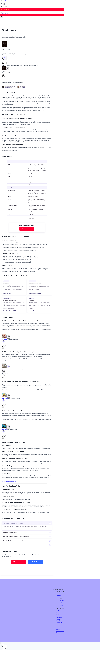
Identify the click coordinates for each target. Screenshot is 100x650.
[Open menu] (1, 17)
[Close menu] (0, 643)
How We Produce (60, 631)
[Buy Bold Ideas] (3, 63)
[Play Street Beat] (8, 427)
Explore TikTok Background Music (35, 293)
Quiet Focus (4, 368)
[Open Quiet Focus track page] (3, 375)
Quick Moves (5, 398)
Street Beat (4, 429)
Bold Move (4, 339)
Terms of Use (59, 617)
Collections (5, 4)
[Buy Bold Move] (5, 346)
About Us (5, 6)
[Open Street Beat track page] (3, 436)
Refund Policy (59, 620)
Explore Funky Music (7, 293)
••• (2, 347)
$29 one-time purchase (27, 228)
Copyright (58, 632)
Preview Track (35, 561)
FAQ (57, 612)
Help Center (58, 610)
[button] (8, 87)
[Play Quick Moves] (8, 396)
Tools (61, 603)
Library (1, 14)
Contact (57, 614)
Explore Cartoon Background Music (10, 310)
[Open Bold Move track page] (3, 346)
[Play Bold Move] (8, 337)
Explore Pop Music (33, 310)
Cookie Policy (59, 622)
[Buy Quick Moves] (5, 405)
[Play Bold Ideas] (4, 58)
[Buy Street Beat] (5, 436)
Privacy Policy (59, 619)
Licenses (58, 615)
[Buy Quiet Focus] (5, 375)
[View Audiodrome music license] (5, 63)
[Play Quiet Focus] (8, 366)
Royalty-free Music (5, 9)
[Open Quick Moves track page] (3, 405)
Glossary (61, 605)
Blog (4, 3)
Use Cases (62, 600)
